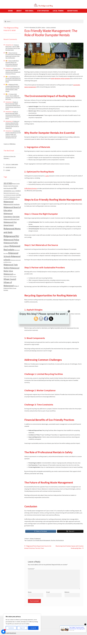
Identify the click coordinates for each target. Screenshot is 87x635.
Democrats (6, 193)
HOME (10, 11)
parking (7, 199)
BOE (12, 188)
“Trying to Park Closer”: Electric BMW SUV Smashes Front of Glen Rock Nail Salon (13, 47)
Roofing (53, 540)
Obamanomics (13, 197)
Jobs (17, 195)
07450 (9, 183)
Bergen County (16, 183)
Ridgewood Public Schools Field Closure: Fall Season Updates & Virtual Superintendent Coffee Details (12, 88)
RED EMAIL (29, 11)
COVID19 (18, 191)
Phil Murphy (12, 199)
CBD (14, 188)
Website (67, 592)
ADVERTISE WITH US (11, 167)
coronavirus (7, 191)
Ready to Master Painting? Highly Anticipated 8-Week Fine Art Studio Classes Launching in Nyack (13, 105)
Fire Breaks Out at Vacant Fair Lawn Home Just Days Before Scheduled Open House (13, 79)
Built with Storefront (10, 633)
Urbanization (6, 276)
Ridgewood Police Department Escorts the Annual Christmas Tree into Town (37, 547)
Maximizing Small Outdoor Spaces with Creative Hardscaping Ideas (69, 547)
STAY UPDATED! (43, 11)
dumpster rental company (62, 78)
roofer (52, 78)
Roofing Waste (60, 540)
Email (48, 592)
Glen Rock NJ (12, 193)
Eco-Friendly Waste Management (41, 540)
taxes (14, 274)
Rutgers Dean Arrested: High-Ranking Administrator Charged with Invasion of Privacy (13, 71)
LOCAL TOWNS (58, 11)
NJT (8, 197)
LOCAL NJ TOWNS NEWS (12, 164)
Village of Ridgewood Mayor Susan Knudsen (11, 288)
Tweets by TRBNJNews (10, 144)
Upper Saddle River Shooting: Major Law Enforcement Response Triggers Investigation (12, 63)
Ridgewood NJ (11, 236)
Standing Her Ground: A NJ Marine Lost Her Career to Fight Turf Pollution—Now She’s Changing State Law (13, 134)
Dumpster (30, 540)
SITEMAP (8, 170)
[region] (22, 623)
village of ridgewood (35, 538)
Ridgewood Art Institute (12, 204)
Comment (31, 569)
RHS (16, 199)
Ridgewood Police (11, 239)
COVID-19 (13, 191)
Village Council (10, 279)
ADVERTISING (72, 11)
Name (29, 592)
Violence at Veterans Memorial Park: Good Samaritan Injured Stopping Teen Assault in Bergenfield (12, 125)
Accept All (33, 628)
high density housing (11, 195)
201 (5, 183)
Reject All (22, 628)
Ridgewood (8, 201)
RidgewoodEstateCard (11, 219)
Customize (11, 628)
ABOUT (19, 11)
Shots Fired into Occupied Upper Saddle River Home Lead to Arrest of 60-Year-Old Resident (13, 55)
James (43, 27)
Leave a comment (51, 27)
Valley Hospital (13, 276)
